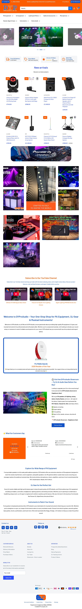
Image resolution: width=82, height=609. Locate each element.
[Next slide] (77, 37)
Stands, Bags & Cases (9, 21)
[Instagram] (39, 527)
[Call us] (3, 527)
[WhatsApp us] (15, 527)
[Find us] (11, 527)
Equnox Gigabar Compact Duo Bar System (67, 138)
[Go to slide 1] (37, 49)
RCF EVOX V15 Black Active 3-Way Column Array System (31, 138)
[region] (53, 447)
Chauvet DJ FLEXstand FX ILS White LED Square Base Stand (50, 138)
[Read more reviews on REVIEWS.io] (14, 452)
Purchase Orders (8, 554)
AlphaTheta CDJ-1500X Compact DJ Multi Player (50, 99)
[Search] (70, 8)
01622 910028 (16, 1)
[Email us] (7, 527)
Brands (29, 547)
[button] (28, 447)
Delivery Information (9, 549)
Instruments (23, 21)
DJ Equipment (20, 15)
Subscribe (8, 577)
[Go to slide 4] (42, 49)
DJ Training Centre (56, 554)
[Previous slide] (5, 37)
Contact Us (6, 1)
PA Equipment (7, 15)
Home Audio (34, 21)
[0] (77, 8)
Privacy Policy (48, 602)
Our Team (30, 554)
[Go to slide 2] (39, 49)
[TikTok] (46, 527)
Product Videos (55, 557)
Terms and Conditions (29, 602)
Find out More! (58, 425)
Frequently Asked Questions (59, 547)
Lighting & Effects (34, 15)
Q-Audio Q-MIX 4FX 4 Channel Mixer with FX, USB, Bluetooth (12, 138)
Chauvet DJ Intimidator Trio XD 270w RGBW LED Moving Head (12, 99)
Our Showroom (76, 1)
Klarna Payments (56, 552)
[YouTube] (42, 527)
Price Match (66, 1)
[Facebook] (35, 527)
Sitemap (56, 602)
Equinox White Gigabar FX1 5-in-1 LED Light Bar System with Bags (31, 99)
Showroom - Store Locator (34, 557)
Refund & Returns (8, 547)
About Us (29, 549)
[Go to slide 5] (44, 49)
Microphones (63, 15)
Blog (52, 549)
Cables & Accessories (49, 15)
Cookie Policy (39, 602)
